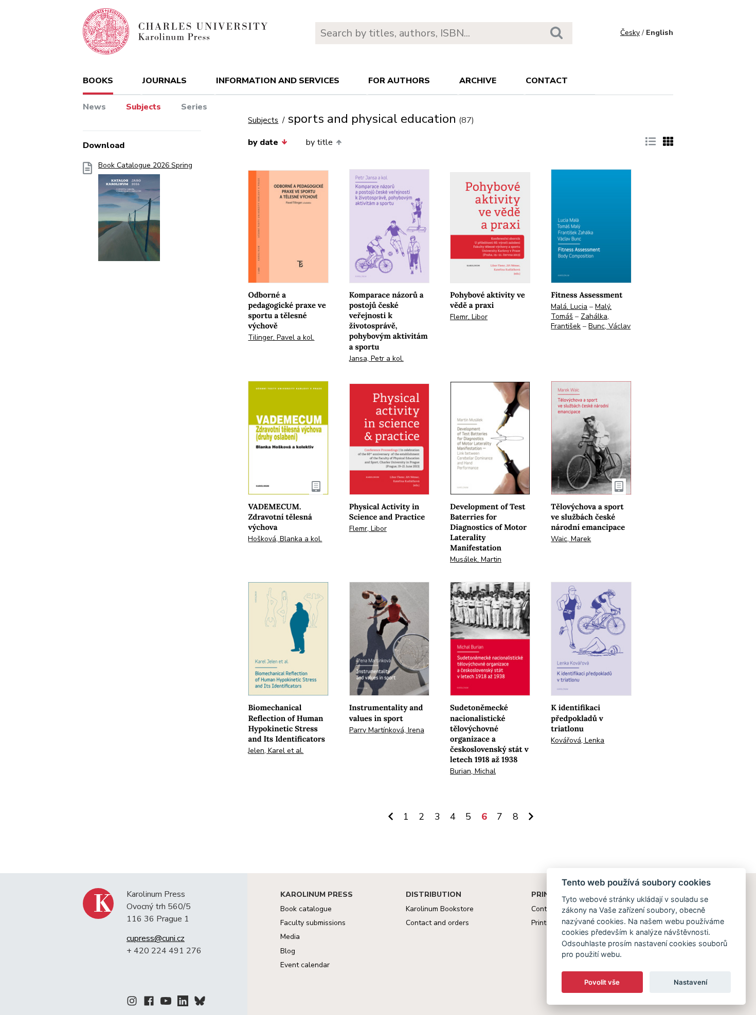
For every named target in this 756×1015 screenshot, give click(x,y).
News (94, 107)
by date (263, 142)
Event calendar (305, 965)
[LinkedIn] (182, 1002)
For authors (399, 80)
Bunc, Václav (609, 326)
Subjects (143, 107)
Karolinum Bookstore (440, 909)
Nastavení (690, 982)
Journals (164, 80)
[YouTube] (165, 1002)
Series (194, 107)
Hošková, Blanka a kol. (285, 539)
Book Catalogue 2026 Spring (145, 165)
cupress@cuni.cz (156, 938)
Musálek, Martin (475, 559)
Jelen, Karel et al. (275, 750)
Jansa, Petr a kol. (376, 358)
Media (290, 937)
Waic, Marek (571, 539)
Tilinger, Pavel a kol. (281, 337)
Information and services (277, 80)
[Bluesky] (199, 1002)
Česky (630, 33)
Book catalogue (306, 909)
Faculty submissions (313, 923)
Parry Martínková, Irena (386, 730)
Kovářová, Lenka (577, 740)
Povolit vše (602, 982)
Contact (547, 80)
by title (319, 142)
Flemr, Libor (469, 317)
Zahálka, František (580, 321)
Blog (287, 951)
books (98, 80)
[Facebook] (148, 1002)
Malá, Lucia (569, 306)
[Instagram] (132, 1002)
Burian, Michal (473, 771)
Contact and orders (437, 923)
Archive (477, 80)
